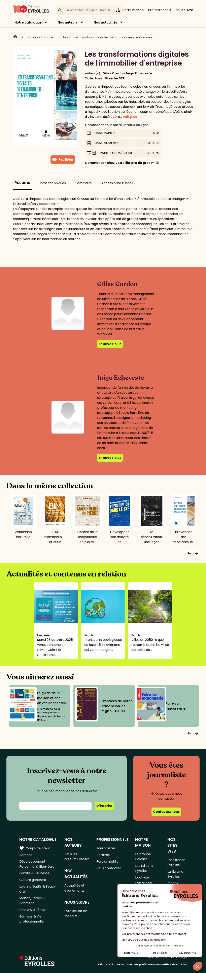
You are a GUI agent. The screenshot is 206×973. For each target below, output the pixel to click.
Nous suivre (184, 10)
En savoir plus (110, 344)
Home (15, 37)
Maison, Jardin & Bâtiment (32, 900)
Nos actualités (105, 22)
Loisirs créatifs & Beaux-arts (38, 889)
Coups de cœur (34, 848)
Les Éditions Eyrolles (144, 868)
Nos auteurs (68, 22)
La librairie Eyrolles (175, 874)
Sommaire (83, 183)
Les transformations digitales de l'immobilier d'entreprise (107, 37)
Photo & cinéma (32, 909)
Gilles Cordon (113, 73)
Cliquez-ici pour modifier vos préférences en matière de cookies (142, 964)
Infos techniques (53, 183)
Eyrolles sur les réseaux (76, 913)
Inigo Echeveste (139, 73)
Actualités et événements (74, 888)
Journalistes (105, 848)
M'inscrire (104, 805)
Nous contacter (108, 868)
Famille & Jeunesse (34, 873)
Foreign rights (107, 861)
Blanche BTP (115, 78)
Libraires (103, 855)
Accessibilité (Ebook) (118, 183)
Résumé (22, 182)
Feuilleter (63, 159)
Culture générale (32, 879)
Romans (25, 855)
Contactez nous (166, 811)
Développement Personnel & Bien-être (37, 864)
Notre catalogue (28, 22)
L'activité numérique (143, 880)
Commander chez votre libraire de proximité (122, 162)
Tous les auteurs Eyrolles (77, 856)
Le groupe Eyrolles (143, 856)
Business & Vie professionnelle (31, 919)
